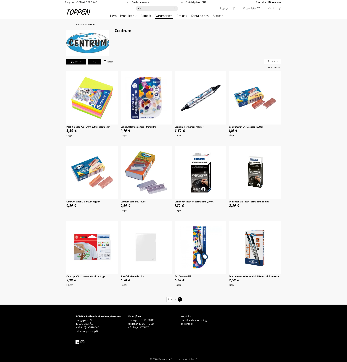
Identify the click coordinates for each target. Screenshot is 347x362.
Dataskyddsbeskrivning (194, 320)
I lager (110, 61)
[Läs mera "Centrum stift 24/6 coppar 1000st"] (255, 98)
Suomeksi (261, 2)
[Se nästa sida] (180, 299)
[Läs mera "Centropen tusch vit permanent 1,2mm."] (201, 172)
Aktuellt (146, 16)
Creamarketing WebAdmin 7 (184, 359)
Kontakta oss (200, 16)
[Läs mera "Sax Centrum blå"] (201, 247)
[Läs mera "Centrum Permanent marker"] (201, 98)
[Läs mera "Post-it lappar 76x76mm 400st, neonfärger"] (92, 98)
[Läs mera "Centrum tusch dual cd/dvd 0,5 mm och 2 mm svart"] (255, 247)
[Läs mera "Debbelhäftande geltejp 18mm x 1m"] (146, 98)
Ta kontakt (187, 323)
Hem (113, 16)
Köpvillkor (186, 316)
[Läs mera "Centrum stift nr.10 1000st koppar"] (92, 172)
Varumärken (163, 16)
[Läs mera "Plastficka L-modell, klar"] (146, 247)
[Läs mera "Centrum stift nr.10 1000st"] (146, 172)
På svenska (274, 2)
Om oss (181, 16)
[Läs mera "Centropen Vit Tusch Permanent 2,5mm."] (255, 172)
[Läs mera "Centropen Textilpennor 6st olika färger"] (92, 247)
